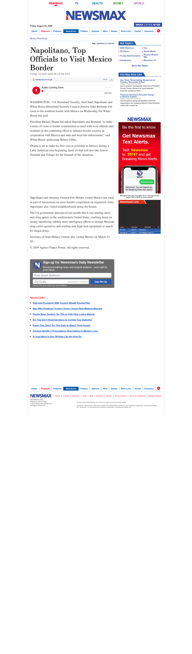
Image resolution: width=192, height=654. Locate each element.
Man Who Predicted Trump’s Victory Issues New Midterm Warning (67, 308)
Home (34, 31)
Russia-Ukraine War (151, 56)
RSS (91, 395)
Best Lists (126, 31)
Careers (109, 395)
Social (138, 31)
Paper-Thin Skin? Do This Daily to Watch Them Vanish (61, 325)
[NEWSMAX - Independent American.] (96, 15)
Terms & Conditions (137, 395)
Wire (105, 31)
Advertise (76, 395)
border (111, 43)
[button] (158, 30)
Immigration (125, 60)
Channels (134, 227)
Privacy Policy (121, 395)
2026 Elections (127, 48)
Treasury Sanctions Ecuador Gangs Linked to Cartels (137, 96)
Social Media (150, 51)
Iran (145, 48)
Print (105, 80)
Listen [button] (122, 227)
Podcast (57, 31)
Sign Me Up (101, 281)
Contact (66, 395)
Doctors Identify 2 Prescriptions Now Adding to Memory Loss (65, 331)
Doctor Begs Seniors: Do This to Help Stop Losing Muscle (64, 314)
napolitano (101, 43)
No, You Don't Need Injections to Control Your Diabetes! (62, 320)
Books (114, 31)
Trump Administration (130, 56)
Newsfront (71, 31)
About (57, 395)
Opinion (95, 31)
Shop (85, 395)
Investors (148, 31)
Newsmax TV (150, 60)
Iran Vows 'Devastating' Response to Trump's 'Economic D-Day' (137, 81)
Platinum (45, 31)
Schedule (147, 227)
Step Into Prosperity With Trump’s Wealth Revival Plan (61, 303)
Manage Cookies (155, 395)
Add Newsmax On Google (43, 80)
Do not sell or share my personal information (111, 402)
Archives (99, 395)
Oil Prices (124, 51)
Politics (84, 31)
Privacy (35, 286)
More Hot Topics (140, 65)
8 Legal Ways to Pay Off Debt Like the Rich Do (57, 336)
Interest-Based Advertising (86, 402)
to (107, 43)
